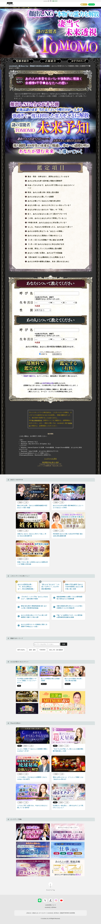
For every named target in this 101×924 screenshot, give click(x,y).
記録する (44, 354)
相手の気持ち (21, 650)
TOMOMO (42, 650)
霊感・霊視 (32, 650)
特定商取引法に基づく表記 (50, 462)
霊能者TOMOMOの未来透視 (40, 66)
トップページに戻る (50, 458)
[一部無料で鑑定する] (32, 366)
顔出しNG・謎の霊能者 (56, 650)
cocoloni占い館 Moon (50, 907)
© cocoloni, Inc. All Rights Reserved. (50, 918)
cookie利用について (50, 905)
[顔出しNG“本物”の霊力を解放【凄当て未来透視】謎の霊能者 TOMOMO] (50, 40)
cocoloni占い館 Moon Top (18, 66)
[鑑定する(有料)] (68, 366)
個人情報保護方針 (37, 420)
